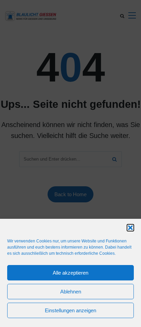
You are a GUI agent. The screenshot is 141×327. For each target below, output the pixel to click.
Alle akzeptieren (70, 273)
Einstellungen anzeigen (70, 310)
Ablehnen (70, 291)
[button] (130, 227)
